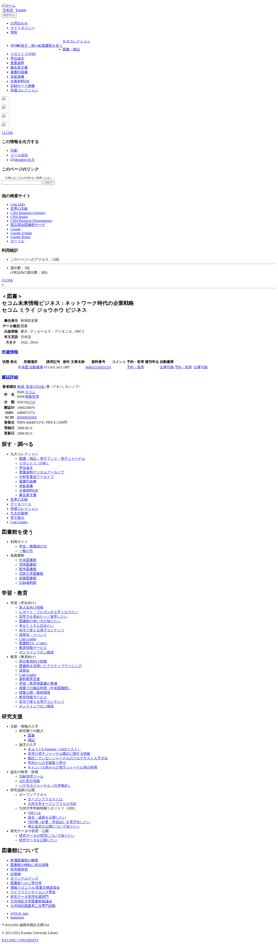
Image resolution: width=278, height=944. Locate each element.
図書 (31, 735)
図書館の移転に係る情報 (29, 865)
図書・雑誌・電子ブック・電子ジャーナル (52, 458)
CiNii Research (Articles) (27, 213)
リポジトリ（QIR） (34, 463)
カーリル (17, 241)
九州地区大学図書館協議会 (31, 901)
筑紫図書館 (27, 578)
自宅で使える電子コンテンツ (41, 630)
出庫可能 (167, 367)
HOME (15, 45)
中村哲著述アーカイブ (36, 477)
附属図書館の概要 (24, 860)
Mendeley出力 (24, 160)
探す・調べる (31, 45)
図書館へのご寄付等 (26, 883)
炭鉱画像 (17, 76)
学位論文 (17, 58)
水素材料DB (19, 81)
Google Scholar (21, 233)
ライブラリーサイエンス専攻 (33, 892)
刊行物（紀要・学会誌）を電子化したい (59, 822)
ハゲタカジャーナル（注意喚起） (45, 785)
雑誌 (31, 740)
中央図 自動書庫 (30, 367)
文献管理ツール (31, 776)
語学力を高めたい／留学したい (43, 616)
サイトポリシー (22, 28)
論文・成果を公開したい (47, 817)
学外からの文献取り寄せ (47, 763)
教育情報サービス (33, 648)
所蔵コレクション (24, 90)
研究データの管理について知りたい (47, 835)
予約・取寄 (135, 367)
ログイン (9, 15)
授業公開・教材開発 (34, 692)
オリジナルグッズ (24, 878)
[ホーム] (9, 5)
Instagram (17, 917)
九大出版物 (19, 513)
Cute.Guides (19, 522)
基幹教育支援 (29, 679)
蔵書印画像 (19, 72)
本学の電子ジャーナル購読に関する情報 (59, 754)
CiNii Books (19, 217)
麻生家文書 (19, 67)
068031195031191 (98, 367)
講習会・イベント (33, 635)
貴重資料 (17, 63)
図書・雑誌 (71, 49)
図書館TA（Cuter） (34, 643)
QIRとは (34, 813)
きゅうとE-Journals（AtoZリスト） (54, 749)
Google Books (20, 237)
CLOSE (7, 133)
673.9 (31, 402)
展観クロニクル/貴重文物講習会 (35, 887)
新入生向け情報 (31, 607)
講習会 (24, 670)
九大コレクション (76, 41)
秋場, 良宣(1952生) (31, 386)
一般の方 (26, 551)
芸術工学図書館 (31, 573)
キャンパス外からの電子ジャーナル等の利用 (62, 767)
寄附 (13, 32)
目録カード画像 (22, 86)
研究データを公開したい (38, 840)
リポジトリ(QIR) (23, 54)
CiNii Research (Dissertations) (31, 221)
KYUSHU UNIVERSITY (20, 940)
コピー (49, 182)
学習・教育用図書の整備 (38, 683)
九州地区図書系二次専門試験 (33, 906)
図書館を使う (52, 45)
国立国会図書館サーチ (27, 225)
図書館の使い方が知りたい (40, 621)
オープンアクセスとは (45, 799)
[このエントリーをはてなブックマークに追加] (6, 120)
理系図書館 (27, 564)
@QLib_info (19, 913)
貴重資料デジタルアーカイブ (41, 472)
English (21, 10)
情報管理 (32, 396)
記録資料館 (27, 583)
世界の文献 (19, 208)
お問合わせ (19, 23)
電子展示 (17, 518)
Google (15, 229)
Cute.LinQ (17, 204)
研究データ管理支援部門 (29, 897)
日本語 (8, 10)
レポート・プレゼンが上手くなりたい (48, 612)
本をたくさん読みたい (36, 625)
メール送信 (19, 155)
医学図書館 (27, 569)
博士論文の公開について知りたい (54, 826)
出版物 (15, 874)
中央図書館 (27, 560)
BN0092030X (27, 417)
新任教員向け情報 (33, 661)
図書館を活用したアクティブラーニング (50, 666)
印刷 (13, 150)
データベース (20, 504)
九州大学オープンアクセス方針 (52, 804)
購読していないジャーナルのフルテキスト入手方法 (68, 758)
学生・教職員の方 (33, 546)
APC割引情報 (29, 781)
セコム (30, 392)
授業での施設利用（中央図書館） (45, 688)
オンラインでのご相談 (36, 652)
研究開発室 (19, 869)
